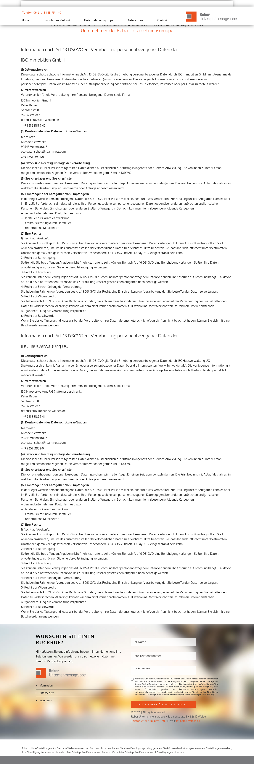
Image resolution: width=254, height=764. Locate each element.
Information (46, 685)
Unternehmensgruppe (99, 20)
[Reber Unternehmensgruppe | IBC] (211, 17)
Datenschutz (46, 692)
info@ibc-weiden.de (188, 720)
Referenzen (135, 20)
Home (26, 20)
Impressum (45, 700)
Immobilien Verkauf (57, 20)
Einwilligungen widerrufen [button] (171, 752)
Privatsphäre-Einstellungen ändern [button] (91, 752)
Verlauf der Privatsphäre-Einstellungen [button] (133, 752)
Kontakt (162, 20)
